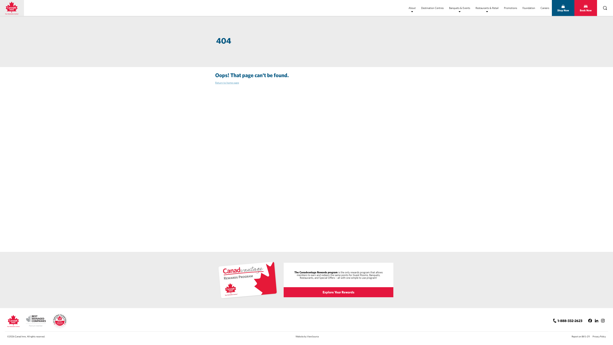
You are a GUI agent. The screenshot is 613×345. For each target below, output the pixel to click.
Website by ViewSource (307, 336)
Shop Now (563, 10)
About (412, 7)
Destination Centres (432, 7)
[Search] (605, 8)
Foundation (528, 7)
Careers (545, 7)
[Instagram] (603, 320)
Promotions (510, 7)
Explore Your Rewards (338, 292)
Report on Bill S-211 (581, 336)
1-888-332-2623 (569, 321)
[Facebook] (590, 320)
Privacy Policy (599, 336)
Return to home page (227, 82)
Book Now (586, 10)
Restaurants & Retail (487, 7)
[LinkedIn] (596, 320)
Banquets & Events (459, 7)
